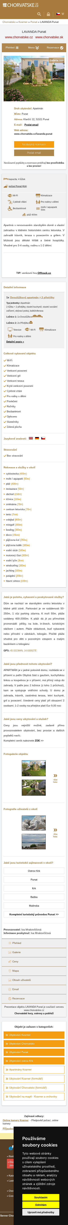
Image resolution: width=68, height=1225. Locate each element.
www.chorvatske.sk (49, 37)
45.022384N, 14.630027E (23, 650)
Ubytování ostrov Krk (21, 1060)
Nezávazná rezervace (34, 144)
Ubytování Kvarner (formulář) (26, 1078)
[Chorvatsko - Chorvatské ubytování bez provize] (20, 4)
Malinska (34, 905)
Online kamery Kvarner (15, 1120)
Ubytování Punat (18, 1052)
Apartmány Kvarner (20, 1069)
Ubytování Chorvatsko (21, 1043)
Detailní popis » (15, 341)
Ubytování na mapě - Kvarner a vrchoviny (33, 1096)
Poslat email (31, 124)
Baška (34, 897)
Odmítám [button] (41, 1204)
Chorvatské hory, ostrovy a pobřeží (34, 1013)
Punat (34, 879)
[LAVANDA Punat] (34, 775)
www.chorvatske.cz (19, 37)
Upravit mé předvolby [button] (41, 1212)
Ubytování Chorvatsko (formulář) (28, 1087)
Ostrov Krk (34, 870)
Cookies (13, 1195)
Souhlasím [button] (41, 1197)
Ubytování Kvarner (19, 1034)
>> (39, 740)
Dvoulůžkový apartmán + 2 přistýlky (32, 297)
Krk (34, 888)
